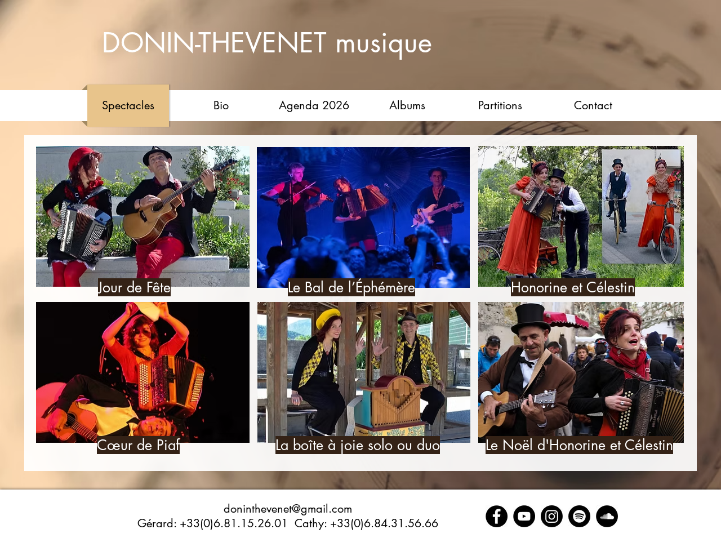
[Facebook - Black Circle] (497, 516)
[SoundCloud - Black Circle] (607, 516)
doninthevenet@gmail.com (288, 508)
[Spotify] (579, 516)
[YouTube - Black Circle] (524, 516)
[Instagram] (552, 516)
